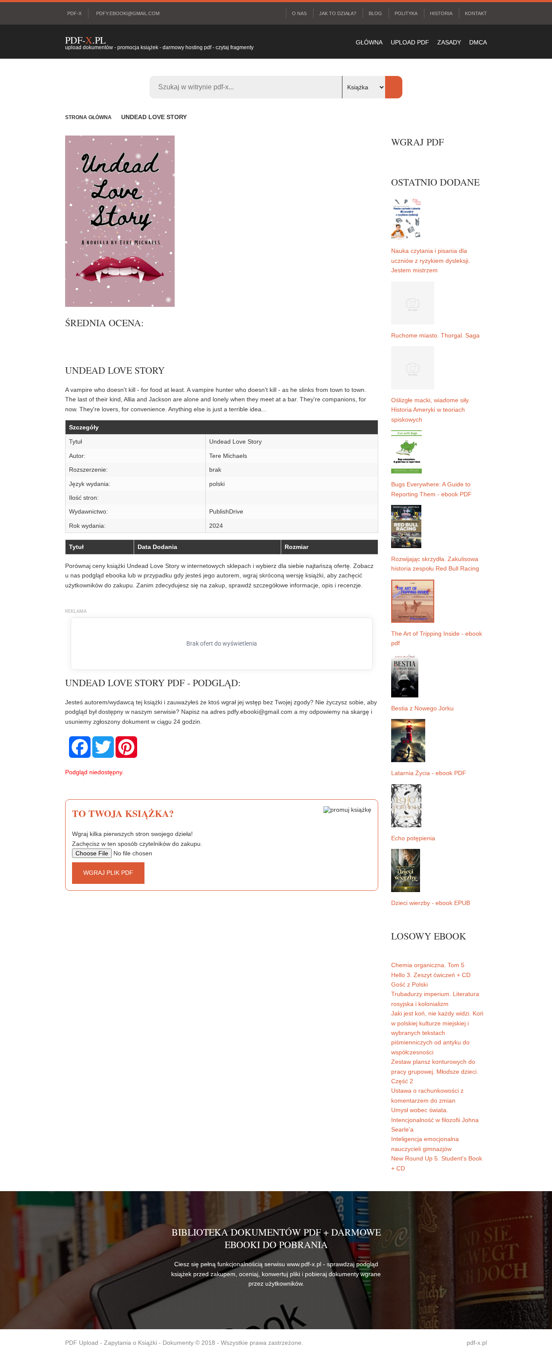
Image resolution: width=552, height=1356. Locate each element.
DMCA (478, 42)
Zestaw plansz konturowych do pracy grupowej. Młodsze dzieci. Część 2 (434, 1071)
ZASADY (449, 42)
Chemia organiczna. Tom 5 (427, 965)
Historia (441, 13)
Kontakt (476, 13)
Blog (375, 13)
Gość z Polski (409, 984)
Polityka (406, 13)
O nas (299, 13)
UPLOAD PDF (410, 42)
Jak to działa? (337, 13)
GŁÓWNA (369, 42)
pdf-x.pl (477, 1342)
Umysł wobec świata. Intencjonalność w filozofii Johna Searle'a (435, 1120)
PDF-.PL (85, 40)
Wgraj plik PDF (108, 872)
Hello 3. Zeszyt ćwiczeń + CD (430, 974)
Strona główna (88, 117)
